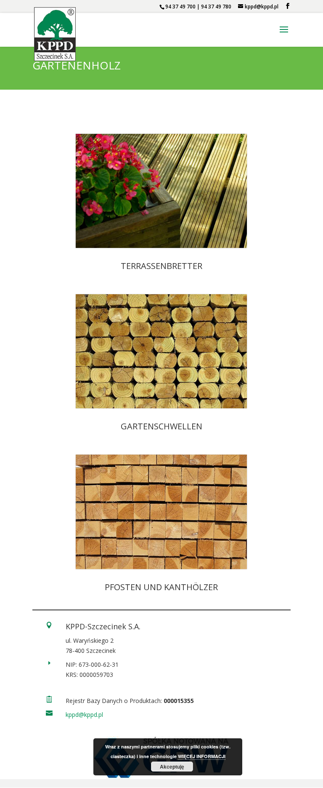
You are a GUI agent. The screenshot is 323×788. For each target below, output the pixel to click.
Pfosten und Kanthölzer (161, 587)
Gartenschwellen (161, 426)
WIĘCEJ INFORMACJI (201, 756)
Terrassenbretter (161, 266)
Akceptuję (172, 766)
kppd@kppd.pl (84, 715)
